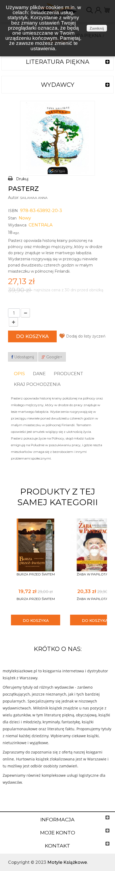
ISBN (13, 210)
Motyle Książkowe (67, 862)
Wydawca (17, 225)
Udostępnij (23, 357)
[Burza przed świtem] (35, 545)
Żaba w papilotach (95, 574)
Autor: (13, 197)
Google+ (53, 357)
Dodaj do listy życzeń (85, 336)
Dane (39, 373)
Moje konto (57, 833)
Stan (12, 218)
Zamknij (97, 28)
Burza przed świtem (36, 574)
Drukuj (22, 178)
